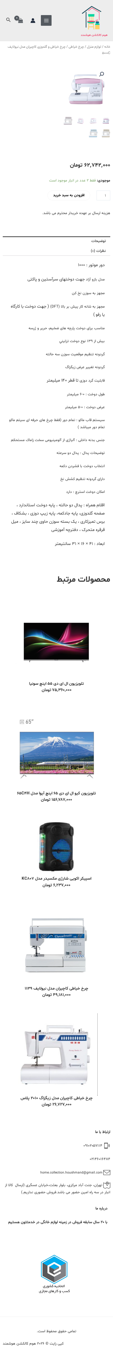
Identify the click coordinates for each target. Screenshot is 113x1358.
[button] (7, 20)
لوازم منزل (94, 46)
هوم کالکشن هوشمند (94, 35)
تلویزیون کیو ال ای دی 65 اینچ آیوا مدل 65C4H (56, 793)
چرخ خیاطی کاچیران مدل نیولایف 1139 (56, 988)
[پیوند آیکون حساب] (32, 20)
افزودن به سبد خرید (68, 195)
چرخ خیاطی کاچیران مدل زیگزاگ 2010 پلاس (57, 1098)
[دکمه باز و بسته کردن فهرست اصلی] (46, 20)
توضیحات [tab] (98, 241)
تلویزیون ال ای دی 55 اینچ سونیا (56, 684)
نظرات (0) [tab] (98, 251)
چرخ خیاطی (76, 46)
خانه (107, 46)
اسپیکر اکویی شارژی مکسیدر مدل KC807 (56, 879)
